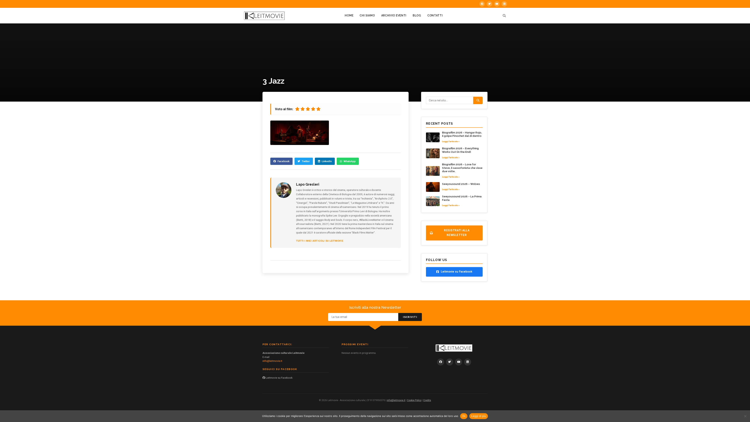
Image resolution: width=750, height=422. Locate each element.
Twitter (306, 161)
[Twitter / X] (489, 4)
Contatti (435, 15)
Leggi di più (478, 416)
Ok (464, 416)
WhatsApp (350, 161)
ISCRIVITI (410, 317)
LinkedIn (327, 161)
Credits (427, 400)
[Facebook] (482, 4)
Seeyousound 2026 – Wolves (461, 183)
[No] (745, 416)
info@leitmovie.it (272, 360)
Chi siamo (367, 15)
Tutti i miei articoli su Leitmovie (319, 240)
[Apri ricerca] (504, 15)
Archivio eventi (394, 15)
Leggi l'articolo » (451, 141)
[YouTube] (497, 4)
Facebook (283, 161)
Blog (417, 15)
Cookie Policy (414, 400)
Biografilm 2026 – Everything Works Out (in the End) (460, 150)
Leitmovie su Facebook (279, 377)
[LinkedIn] (504, 4)
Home (349, 15)
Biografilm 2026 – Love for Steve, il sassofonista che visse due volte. (462, 168)
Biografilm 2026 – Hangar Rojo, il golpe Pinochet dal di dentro (462, 134)
